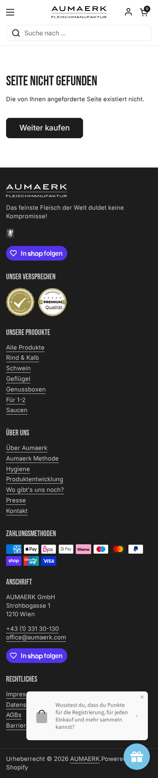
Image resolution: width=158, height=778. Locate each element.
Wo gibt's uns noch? (35, 489)
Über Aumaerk (26, 448)
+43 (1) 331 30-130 (32, 628)
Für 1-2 (16, 400)
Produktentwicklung (34, 479)
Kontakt (17, 511)
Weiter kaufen (44, 128)
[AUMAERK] (79, 12)
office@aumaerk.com (36, 637)
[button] (144, 12)
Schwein (18, 368)
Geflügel (18, 378)
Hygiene (18, 469)
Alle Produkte (25, 347)
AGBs (13, 715)
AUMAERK (85, 759)
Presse (16, 500)
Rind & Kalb (22, 357)
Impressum (22, 694)
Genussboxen (26, 389)
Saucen (17, 410)
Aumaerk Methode (32, 458)
